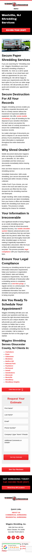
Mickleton (9, 359)
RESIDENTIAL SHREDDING (16, 517)
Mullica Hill (9, 361)
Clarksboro (9, 352)
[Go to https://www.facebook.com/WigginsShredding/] (9, 538)
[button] (16, 30)
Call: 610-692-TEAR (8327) (16, 482)
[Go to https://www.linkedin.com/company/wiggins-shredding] (22, 538)
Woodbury (9, 380)
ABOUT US (16, 512)
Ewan (7, 354)
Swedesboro (10, 373)
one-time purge (18, 284)
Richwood (9, 368)
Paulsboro (9, 366)
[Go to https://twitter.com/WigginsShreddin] (18, 538)
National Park (10, 363)
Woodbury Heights (12, 382)
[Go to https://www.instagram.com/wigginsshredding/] (13, 538)
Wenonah (9, 375)
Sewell (7, 370)
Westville (8, 377)
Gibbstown (9, 356)
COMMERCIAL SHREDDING (16, 515)
